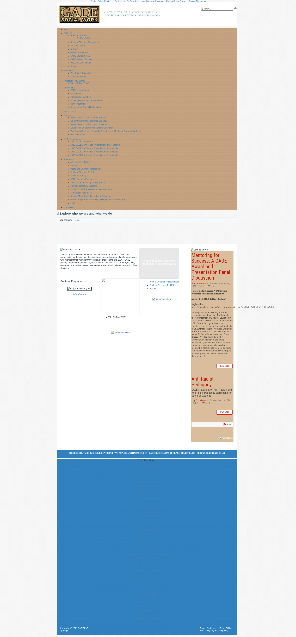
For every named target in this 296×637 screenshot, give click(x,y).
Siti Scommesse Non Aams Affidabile (146, 557)
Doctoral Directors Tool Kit (162, 285)
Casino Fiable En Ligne (146, 605)
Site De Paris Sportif (146, 616)
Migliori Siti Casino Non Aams (146, 547)
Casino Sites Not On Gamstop (146, 485)
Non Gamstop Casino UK (146, 495)
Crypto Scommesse (146, 578)
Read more (224, 366)
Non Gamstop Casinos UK (146, 489)
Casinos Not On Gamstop (146, 475)
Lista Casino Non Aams (146, 540)
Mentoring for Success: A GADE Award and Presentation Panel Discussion (211, 266)
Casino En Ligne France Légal (146, 619)
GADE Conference (184, 453)
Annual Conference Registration (165, 282)
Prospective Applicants (117, 453)
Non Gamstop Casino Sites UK (146, 499)
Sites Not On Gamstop (146, 530)
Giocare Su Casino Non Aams (146, 506)
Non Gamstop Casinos (146, 472)
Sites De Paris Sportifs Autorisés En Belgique (146, 550)
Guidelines (95, 453)
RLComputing (221, 630)
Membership (140, 453)
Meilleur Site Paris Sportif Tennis (146, 560)
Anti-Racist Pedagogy (203, 382)
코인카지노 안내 (146, 574)
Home (72, 453)
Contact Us (218, 453)
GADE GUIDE (79, 294)
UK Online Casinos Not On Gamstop (146, 502)
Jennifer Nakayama (200, 283)
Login (66, 630)
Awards (167, 453)
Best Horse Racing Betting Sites (146, 533)
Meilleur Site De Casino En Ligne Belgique (146, 554)
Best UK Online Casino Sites (146, 509)
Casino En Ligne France (146, 585)
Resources (203, 453)
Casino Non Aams (146, 468)
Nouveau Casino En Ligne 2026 (146, 595)
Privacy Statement (208, 628)
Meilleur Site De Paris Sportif (146, 564)
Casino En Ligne (146, 543)
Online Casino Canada (146, 492)
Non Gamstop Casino (146, 513)
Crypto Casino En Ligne (146, 612)
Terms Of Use (226, 628)
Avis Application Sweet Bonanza (146, 571)
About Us (82, 453)
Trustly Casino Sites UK (146, 537)
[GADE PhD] (109, 24)
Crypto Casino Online (146, 599)
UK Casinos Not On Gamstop (146, 482)
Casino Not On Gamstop (146, 465)
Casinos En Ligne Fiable (146, 567)
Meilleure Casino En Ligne (146, 592)
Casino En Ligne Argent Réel (146, 609)
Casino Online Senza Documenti (146, 582)
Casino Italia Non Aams (146, 588)
